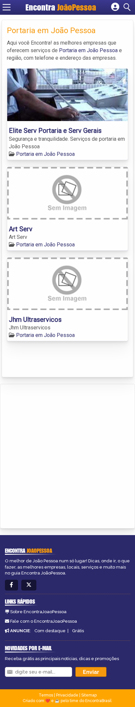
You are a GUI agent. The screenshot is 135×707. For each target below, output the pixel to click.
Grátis (78, 630)
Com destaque (50, 630)
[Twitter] (28, 585)
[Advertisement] (67, 455)
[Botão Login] (115, 7)
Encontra (61, 7)
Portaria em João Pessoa (88, 50)
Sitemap (89, 695)
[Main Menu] (6, 7)
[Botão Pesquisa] (128, 7)
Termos (46, 695)
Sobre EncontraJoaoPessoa (38, 611)
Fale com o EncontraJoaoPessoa (43, 621)
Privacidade (67, 695)
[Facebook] (11, 585)
